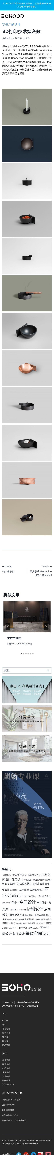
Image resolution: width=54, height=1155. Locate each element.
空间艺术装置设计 (26, 919)
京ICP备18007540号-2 (27, 1143)
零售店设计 (33, 927)
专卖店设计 (7, 875)
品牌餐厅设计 (37, 889)
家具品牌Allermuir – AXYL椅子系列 (41, 571)
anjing (9, 38)
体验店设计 (28, 880)
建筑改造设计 (17, 914)
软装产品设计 (11, 24)
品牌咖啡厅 (14, 890)
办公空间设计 (24, 883)
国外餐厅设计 (44, 896)
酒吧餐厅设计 (40, 923)
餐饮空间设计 (37, 933)
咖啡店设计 (38, 883)
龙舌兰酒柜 (14, 638)
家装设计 (14, 909)
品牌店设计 (24, 889)
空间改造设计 (12, 919)
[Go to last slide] (8, 626)
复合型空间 (6, 903)
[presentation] (27, 616)
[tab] (21, 653)
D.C (13, 643)
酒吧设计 (31, 923)
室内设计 (42, 902)
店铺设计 (35, 908)
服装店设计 (39, 915)
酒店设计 (13, 928)
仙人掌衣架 (8, 569)
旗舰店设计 (29, 915)
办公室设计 (11, 883)
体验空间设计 (38, 880)
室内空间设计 (23, 902)
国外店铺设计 (31, 896)
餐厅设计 (19, 934)
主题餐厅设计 (19, 874)
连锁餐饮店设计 (21, 923)
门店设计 (22, 927)
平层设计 (22, 910)
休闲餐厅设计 (34, 875)
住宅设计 (17, 879)
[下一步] (46, 626)
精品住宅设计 (40, 919)
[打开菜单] (43, 16)
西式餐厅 (12, 923)
